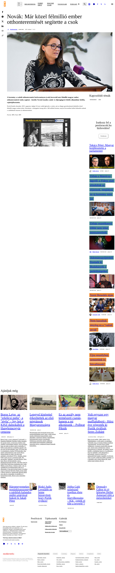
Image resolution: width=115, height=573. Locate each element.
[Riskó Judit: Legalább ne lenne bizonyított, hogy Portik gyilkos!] (33, 486)
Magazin (73, 553)
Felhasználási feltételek (51, 529)
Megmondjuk (29, 4)
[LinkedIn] (3, 26)
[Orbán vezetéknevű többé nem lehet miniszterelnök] (101, 243)
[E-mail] (3, 31)
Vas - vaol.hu (97, 559)
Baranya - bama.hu (40, 559)
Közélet (55, 553)
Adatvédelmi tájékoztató (48, 522)
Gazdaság (64, 553)
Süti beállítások (64, 531)
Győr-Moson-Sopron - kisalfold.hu (63, 561)
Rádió (99, 553)
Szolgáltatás (90, 553)
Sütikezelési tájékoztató (51, 526)
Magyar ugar (50, 4)
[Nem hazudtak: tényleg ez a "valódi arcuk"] (101, 340)
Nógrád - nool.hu (78, 561)
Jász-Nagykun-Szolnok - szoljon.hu (82, 557)
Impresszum (34, 521)
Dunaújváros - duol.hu (60, 557)
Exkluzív (12, 505)
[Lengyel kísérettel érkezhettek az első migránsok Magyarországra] (43, 402)
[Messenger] (3, 17)
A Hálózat (3, 436)
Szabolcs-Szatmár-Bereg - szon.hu (81, 566)
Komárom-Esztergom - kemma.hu (81, 559)
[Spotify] (18, 544)
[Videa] (94, 4)
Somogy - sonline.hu (79, 564)
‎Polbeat (61, 433)
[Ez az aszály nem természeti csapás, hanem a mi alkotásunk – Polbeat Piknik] (72, 402)
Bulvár (81, 553)
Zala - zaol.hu (97, 564)
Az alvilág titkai (92, 436)
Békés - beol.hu (40, 561)
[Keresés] (85, 4)
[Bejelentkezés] (89, 4)
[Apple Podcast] (22, 544)
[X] (101, 4)
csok (99, 99)
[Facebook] (97, 4)
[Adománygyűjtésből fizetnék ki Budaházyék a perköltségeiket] (101, 281)
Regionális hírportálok (43, 553)
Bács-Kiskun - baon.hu (41, 557)
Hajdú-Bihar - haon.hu (60, 564)
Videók (61, 524)
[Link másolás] (3, 35)
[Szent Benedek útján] (101, 305)
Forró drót (40, 4)
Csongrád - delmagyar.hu (42, 566)
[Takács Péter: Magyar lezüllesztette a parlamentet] (101, 162)
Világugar (62, 4)
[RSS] (105, 4)
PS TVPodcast (62, 521)
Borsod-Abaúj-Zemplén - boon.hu (43, 564)
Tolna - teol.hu (97, 557)
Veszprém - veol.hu (98, 561)
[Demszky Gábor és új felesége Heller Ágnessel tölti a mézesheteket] (91, 486)
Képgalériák (62, 528)
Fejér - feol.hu (59, 559)
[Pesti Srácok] (9, 4)
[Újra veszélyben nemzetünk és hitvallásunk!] (101, 374)
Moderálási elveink (50, 532)
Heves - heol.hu (59, 566)
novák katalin (93, 99)
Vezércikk (103, 314)
